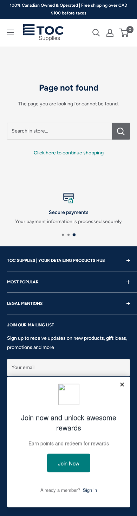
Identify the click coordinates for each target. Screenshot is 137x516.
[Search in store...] (121, 131)
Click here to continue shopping (69, 153)
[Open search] (96, 33)
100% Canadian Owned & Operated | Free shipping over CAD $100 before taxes (68, 9)
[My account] (109, 33)
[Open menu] (10, 32)
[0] (124, 33)
